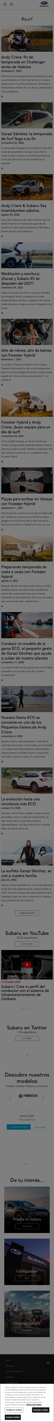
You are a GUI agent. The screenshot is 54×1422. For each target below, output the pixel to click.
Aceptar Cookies (13, 1417)
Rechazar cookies (40, 1410)
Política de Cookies (33, 1405)
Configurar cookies (14, 1410)
